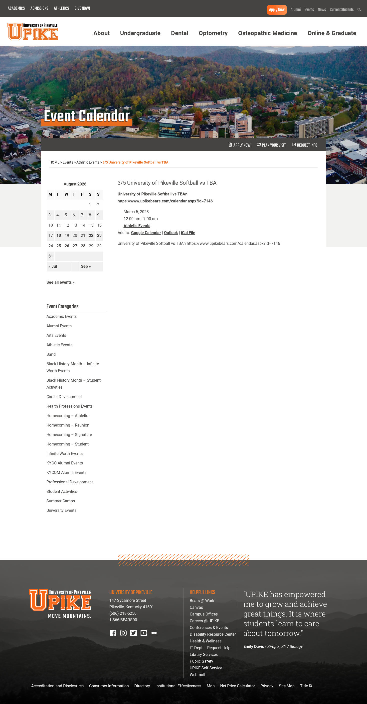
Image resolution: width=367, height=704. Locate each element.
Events (309, 9)
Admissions (39, 8)
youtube (147, 639)
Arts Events (56, 335)
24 (50, 246)
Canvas (196, 607)
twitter (135, 639)
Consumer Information (109, 686)
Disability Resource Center (213, 634)
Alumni (296, 9)
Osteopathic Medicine (267, 33)
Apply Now (277, 9)
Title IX (306, 686)
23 (99, 235)
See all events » (60, 282)
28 (83, 246)
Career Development (64, 396)
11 (58, 225)
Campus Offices (204, 614)
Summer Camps (60, 501)
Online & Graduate (332, 33)
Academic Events (61, 316)
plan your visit (274, 145)
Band (51, 354)
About (101, 33)
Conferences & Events (209, 627)
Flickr (155, 639)
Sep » (86, 266)
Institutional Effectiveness (178, 686)
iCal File (188, 232)
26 (67, 246)
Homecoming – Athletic (67, 415)
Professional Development (69, 482)
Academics (16, 8)
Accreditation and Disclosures (57, 686)
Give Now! (82, 8)
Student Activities (61, 491)
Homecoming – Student (67, 444)
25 (58, 246)
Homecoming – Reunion (67, 425)
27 (75, 246)
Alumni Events (59, 326)
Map (211, 686)
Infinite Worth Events (64, 453)
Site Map (287, 686)
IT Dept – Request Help (210, 647)
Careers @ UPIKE (204, 620)
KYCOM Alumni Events (66, 472)
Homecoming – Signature (69, 434)
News (322, 9)
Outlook (171, 232)
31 (50, 256)
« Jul (52, 266)
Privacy (266, 686)
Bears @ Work (202, 600)
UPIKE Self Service (206, 668)
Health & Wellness (205, 641)
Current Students (342, 9)
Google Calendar (146, 232)
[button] (359, 9)
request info (307, 145)
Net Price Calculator (237, 686)
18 (58, 235)
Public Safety (201, 661)
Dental (179, 33)
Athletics (61, 8)
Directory (142, 686)
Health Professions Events (69, 406)
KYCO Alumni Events (64, 463)
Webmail (197, 674)
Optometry (213, 33)
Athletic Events (137, 225)
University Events (61, 510)
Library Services (204, 654)
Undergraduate (140, 33)
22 (91, 235)
